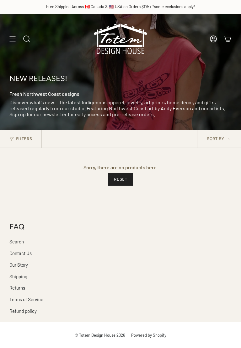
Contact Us (20, 253)
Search (16, 241)
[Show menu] (12, 39)
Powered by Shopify (148, 335)
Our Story (18, 265)
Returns (17, 288)
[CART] (228, 39)
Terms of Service (26, 299)
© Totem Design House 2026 (100, 335)
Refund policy (23, 311)
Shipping (18, 276)
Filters (24, 138)
